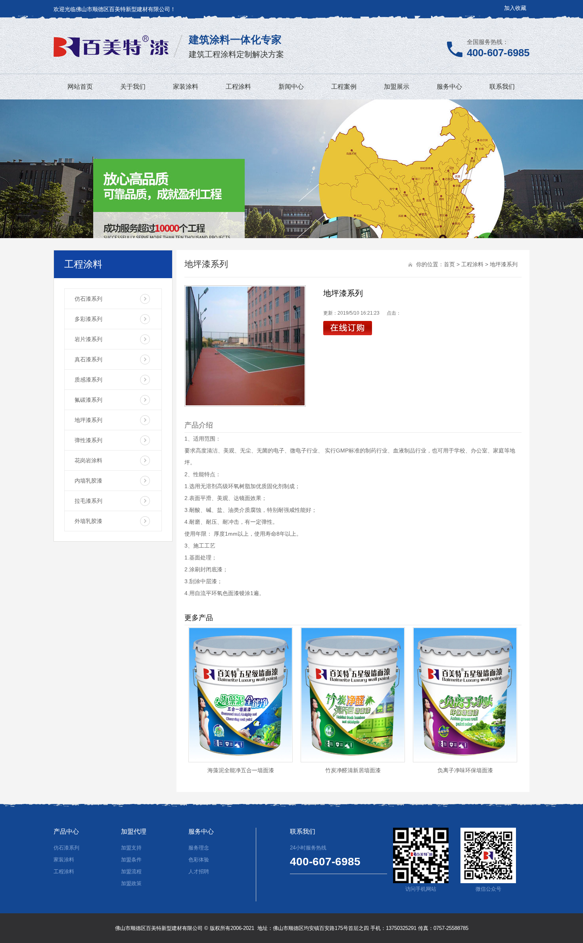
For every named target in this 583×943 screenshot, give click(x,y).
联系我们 (502, 86)
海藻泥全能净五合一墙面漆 (240, 770)
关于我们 (133, 86)
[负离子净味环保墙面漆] (465, 760)
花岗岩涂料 (88, 460)
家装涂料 (185, 86)
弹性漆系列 (88, 440)
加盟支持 (131, 848)
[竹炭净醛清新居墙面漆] (353, 760)
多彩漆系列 (88, 319)
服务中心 (449, 86)
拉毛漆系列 (88, 501)
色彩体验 (198, 860)
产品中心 (66, 831)
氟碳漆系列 (88, 400)
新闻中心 (291, 86)
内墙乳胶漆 (88, 480)
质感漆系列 (88, 379)
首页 (449, 264)
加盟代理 (133, 831)
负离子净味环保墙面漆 (465, 770)
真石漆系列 (88, 359)
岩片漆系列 (88, 339)
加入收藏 (515, 8)
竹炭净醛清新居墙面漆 (353, 770)
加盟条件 (131, 860)
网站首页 (80, 86)
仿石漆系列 (88, 299)
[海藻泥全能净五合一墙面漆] (240, 760)
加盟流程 (131, 871)
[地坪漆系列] (245, 346)
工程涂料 (238, 86)
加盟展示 (396, 86)
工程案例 (344, 86)
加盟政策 (131, 883)
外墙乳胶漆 (88, 521)
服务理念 (198, 848)
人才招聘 (198, 871)
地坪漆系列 (88, 420)
